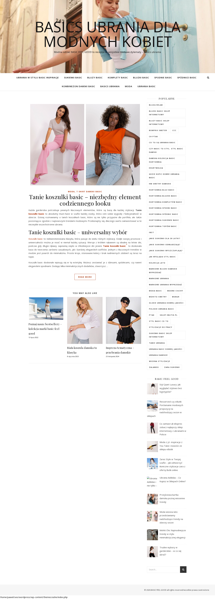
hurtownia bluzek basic (163, 196)
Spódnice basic (186, 77)
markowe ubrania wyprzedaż (165, 284)
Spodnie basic (163, 77)
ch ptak (153, 136)
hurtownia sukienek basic (164, 220)
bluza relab (156, 105)
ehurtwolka (156, 168)
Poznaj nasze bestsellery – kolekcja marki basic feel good (45, 328)
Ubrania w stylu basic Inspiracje (37, 77)
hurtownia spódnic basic (163, 214)
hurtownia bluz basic (161, 190)
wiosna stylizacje (159, 361)
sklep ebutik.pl (169, 315)
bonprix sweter (158, 130)
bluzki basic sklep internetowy (159, 113)
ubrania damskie (158, 355)
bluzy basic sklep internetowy (159, 122)
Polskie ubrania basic (161, 309)
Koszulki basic (36, 238)
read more (85, 277)
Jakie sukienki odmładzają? (164, 244)
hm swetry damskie (160, 184)
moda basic (155, 291)
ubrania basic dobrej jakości (165, 349)
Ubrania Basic (146, 86)
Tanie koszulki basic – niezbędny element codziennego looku (85, 200)
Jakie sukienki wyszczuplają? (166, 250)
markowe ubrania (159, 278)
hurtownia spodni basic (163, 208)
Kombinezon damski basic (78, 86)
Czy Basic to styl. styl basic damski (166, 150)
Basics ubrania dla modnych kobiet (107, 34)
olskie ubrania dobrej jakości (166, 303)
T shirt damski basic (89, 191)
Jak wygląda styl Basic (162, 257)
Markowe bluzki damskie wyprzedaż (163, 271)
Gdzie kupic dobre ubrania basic (164, 176)
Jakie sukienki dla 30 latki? (164, 238)
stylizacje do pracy (160, 327)
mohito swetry (158, 297)
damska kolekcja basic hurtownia (162, 160)
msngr (175, 297)
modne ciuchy (175, 291)
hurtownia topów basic (163, 226)
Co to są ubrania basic (162, 142)
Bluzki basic (141, 77)
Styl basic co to (158, 321)
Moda (128, 86)
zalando (154, 367)
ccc (174, 130)
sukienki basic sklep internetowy (160, 335)
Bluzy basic (95, 77)
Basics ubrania (110, 86)
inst (151, 232)
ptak (151, 315)
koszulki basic (36, 213)
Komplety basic (118, 77)
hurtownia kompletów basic (165, 202)
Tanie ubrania (157, 343)
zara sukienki (172, 367)
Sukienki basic (73, 77)
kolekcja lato (157, 263)
